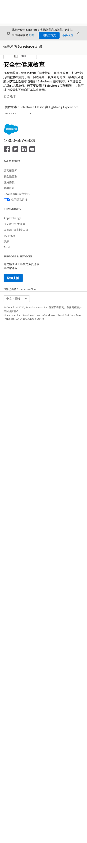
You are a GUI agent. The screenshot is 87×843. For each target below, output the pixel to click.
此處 (31, 35)
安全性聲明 (10, 176)
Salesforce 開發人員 (16, 230)
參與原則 (9, 188)
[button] (17, 298)
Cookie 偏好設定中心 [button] (17, 194)
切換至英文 (49, 35)
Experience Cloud (27, 289)
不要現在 (67, 35)
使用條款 (9, 182)
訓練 (6, 241)
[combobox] (17, 298)
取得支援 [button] (13, 278)
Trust (7, 247)
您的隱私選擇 (19, 199)
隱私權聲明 (10, 170)
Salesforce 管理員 (14, 224)
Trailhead (9, 235)
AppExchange (12, 218)
